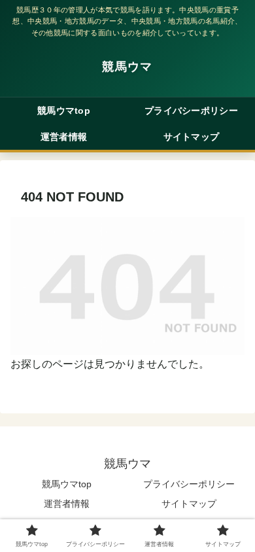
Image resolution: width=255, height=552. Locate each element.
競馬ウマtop (67, 484)
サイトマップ (189, 503)
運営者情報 (67, 503)
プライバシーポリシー (189, 484)
